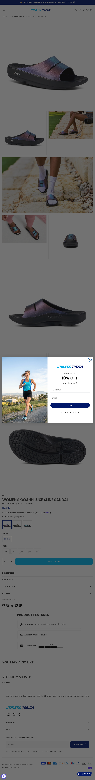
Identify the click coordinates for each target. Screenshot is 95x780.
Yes (70, 405)
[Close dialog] (90, 359)
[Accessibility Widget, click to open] (3, 776)
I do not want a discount (70, 412)
